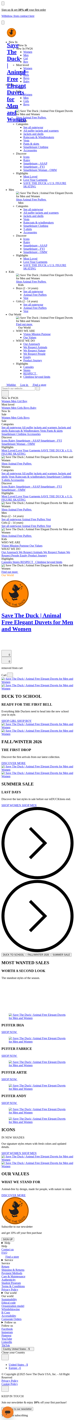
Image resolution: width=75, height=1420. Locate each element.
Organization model (12, 1306)
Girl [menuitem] (19, 401)
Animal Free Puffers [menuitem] (34, 519)
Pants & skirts (31, 143)
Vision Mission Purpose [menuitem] (15, 545)
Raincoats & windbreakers (38, 222)
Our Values (29, 337)
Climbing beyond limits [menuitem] (48, 562)
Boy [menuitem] (24, 401)
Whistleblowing (10, 1309)
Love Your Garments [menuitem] (28, 450)
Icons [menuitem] (4, 440)
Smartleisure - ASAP (35, 163)
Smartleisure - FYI (34, 166)
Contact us (7, 1249)
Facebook (7, 1328)
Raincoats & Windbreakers (38, 137)
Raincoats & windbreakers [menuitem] (30, 476)
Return (5, 1266)
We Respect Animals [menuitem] (31, 552)
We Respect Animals (35, 347)
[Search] (3, 639)
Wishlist (11, 384)
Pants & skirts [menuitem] (55, 430)
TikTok (5, 1345)
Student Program (11, 1283)
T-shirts (27, 229)
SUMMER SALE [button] (61, 954)
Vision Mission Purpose (37, 334)
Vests (26, 140)
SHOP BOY (24, 720)
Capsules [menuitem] (7, 562)
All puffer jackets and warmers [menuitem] (40, 427)
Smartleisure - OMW (35, 252)
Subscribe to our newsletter (17, 1409)
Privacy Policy (9, 1289)
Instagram (7, 1332)
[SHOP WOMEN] (37, 1116)
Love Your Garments (35, 179)
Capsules (28, 366)
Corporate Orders (11, 1319)
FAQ (4, 1252)
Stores (26, 370)
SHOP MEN (29, 805)
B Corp (5, 1312)
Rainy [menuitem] (12, 440)
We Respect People (34, 353)
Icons (26, 156)
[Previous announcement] (2, 3)
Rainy (26, 160)
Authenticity (8, 1279)
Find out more (24, 324)
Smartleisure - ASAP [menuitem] (28, 440)
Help (8, 1242)
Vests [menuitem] (43, 430)
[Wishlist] (3, 648)
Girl (25, 58)
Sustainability (9, 1299)
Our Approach (31, 344)
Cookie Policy (9, 1384)
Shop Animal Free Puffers (31, 117)
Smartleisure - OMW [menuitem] (13, 489)
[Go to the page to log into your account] (3, 643)
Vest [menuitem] (48, 519)
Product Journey (32, 360)
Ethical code (8, 1302)
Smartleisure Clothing (35, 147)
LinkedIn (6, 1342)
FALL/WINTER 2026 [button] (38, 954)
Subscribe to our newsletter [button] (17, 1226)
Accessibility (8, 1315)
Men (26, 55)
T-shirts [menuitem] (6, 480)
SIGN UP (8, 1239)
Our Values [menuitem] (35, 545)
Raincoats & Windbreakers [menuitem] (24, 430)
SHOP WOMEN (11, 805)
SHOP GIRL (9, 720)
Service (9, 1260)
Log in (24, 384)
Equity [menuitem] (24, 555)
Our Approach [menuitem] (10, 552)
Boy (25, 61)
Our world (11, 1292)
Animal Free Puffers (35, 294)
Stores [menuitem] (16, 562)
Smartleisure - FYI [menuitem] (51, 440)
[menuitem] (37, 404)
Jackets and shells (33, 133)
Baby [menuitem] (33, 407)
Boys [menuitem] (26, 407)
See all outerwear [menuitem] (11, 427)
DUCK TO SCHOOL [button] (13, 954)
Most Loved (30, 176)
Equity (27, 357)
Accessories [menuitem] (34, 434)
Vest (25, 298)
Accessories (30, 150)
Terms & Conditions (13, 1286)
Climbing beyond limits (36, 376)
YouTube (6, 1338)
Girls (26, 74)
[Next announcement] (2, 22)
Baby (26, 81)
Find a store (39, 384)
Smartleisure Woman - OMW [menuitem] (18, 443)
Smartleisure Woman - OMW (40, 170)
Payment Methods (11, 1273)
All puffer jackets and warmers (41, 130)
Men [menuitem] (14, 401)
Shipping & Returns (12, 1269)
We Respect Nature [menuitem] (54, 552)
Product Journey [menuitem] (37, 555)
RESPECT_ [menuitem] (27, 562)
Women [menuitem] (6, 401)
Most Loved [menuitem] (8, 450)
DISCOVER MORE (13, 763)
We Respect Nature (34, 350)
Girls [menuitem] (20, 407)
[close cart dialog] (10, 675)
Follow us (11, 1322)
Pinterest (6, 1335)
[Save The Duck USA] (11, 32)
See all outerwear (33, 127)
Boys (26, 78)
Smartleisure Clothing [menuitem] (14, 434)
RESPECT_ (30, 373)
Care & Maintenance (13, 1276)
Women (27, 51)
